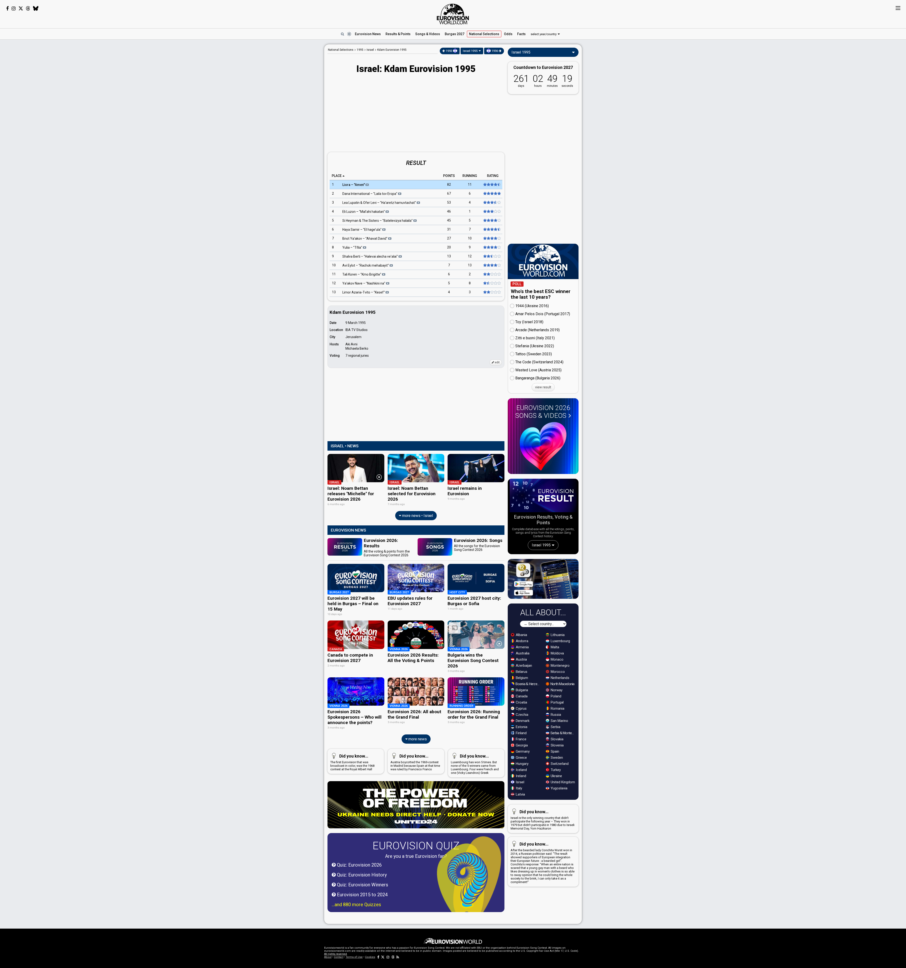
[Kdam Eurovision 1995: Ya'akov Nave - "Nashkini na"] (491, 283)
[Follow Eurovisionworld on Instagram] (13, 8)
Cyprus (521, 708)
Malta (554, 647)
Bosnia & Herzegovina (528, 684)
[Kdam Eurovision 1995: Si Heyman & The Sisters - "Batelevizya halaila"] (491, 220)
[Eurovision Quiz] (469, 880)
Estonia (521, 727)
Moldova (557, 653)
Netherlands (559, 678)
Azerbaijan (523, 665)
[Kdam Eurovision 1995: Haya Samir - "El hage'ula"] (491, 229)
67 (449, 194)
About (327, 957)
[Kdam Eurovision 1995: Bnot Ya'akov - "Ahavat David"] (491, 238)
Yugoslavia (558, 788)
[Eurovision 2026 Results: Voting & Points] (543, 496)
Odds (508, 34)
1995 (360, 49)
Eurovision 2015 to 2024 (362, 894)
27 (449, 238)
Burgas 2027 (454, 34)
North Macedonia (562, 684)
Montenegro (560, 665)
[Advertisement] (287, 115)
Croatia (521, 702)
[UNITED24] (415, 804)
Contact (338, 957)
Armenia (522, 647)
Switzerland (559, 764)
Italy (518, 788)
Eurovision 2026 (542, 411)
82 (449, 185)
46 (449, 212)
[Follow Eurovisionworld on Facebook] (7, 8)
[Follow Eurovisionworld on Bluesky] (36, 8)
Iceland (521, 770)
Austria (521, 659)
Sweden (556, 757)
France (520, 739)
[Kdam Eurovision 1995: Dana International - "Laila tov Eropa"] (491, 193)
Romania (557, 708)
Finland (521, 733)
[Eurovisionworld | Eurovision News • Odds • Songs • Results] (453, 14)
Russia (555, 714)
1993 (449, 51)
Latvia (520, 794)
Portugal (557, 702)
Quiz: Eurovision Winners (362, 885)
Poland (555, 696)
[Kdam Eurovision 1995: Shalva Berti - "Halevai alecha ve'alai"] (491, 256)
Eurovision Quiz (416, 845)
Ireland (520, 776)
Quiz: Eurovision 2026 (359, 865)
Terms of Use (354, 957)
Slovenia (557, 745)
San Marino (559, 721)
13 (449, 256)
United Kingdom (562, 782)
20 (449, 247)
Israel (519, 782)
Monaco (556, 659)
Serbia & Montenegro (563, 733)
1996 (495, 51)
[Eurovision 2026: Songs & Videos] (543, 446)
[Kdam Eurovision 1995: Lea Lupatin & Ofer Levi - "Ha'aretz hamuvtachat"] (491, 202)
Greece (521, 757)
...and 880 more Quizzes (356, 904)
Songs (427, 34)
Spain (554, 751)
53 (449, 203)
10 (470, 238)
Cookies (370, 957)
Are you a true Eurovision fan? (416, 856)
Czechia (521, 714)
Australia (522, 653)
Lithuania (557, 635)
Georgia (521, 745)
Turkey (555, 770)
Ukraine (556, 776)
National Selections (340, 49)
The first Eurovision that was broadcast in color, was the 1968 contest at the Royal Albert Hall (352, 762)
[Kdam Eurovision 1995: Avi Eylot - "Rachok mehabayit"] (491, 265)
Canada (521, 696)
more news (417, 739)
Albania (521, 635)
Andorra (521, 641)
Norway (556, 690)
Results (398, 34)
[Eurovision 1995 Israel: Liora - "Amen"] (491, 184)
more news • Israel (417, 515)
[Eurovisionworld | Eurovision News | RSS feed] (397, 957)
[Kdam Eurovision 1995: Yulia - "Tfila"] (491, 247)
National (484, 34)
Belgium (521, 678)
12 (470, 256)
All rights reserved (335, 953)
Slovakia (556, 739)
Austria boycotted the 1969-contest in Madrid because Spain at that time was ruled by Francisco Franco (415, 762)
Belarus (521, 672)
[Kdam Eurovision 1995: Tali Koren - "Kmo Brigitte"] (491, 274)
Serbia (555, 727)
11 (470, 185)
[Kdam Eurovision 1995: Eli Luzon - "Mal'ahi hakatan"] (491, 211)
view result (543, 387)
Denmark (522, 721)
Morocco (557, 672)
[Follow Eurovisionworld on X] (21, 8)
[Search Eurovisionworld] (342, 34)
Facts (521, 34)
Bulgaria (521, 690)
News (368, 34)
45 (449, 220)
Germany (522, 751)
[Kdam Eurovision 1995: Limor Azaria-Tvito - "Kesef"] (491, 292)
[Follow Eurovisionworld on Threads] (28, 8)
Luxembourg (560, 641)
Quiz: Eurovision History (361, 875)
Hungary (521, 764)
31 (449, 229)
